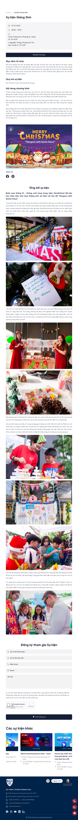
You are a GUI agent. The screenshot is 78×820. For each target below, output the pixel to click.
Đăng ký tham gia (39, 55)
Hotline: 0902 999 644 (27, 800)
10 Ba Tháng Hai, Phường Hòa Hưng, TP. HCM (22, 793)
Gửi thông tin (40, 717)
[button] (71, 745)
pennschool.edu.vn (15, 806)
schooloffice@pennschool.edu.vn (19, 803)
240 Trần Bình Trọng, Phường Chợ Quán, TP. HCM (23, 796)
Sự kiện (8, 12)
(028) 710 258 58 (14, 800)
